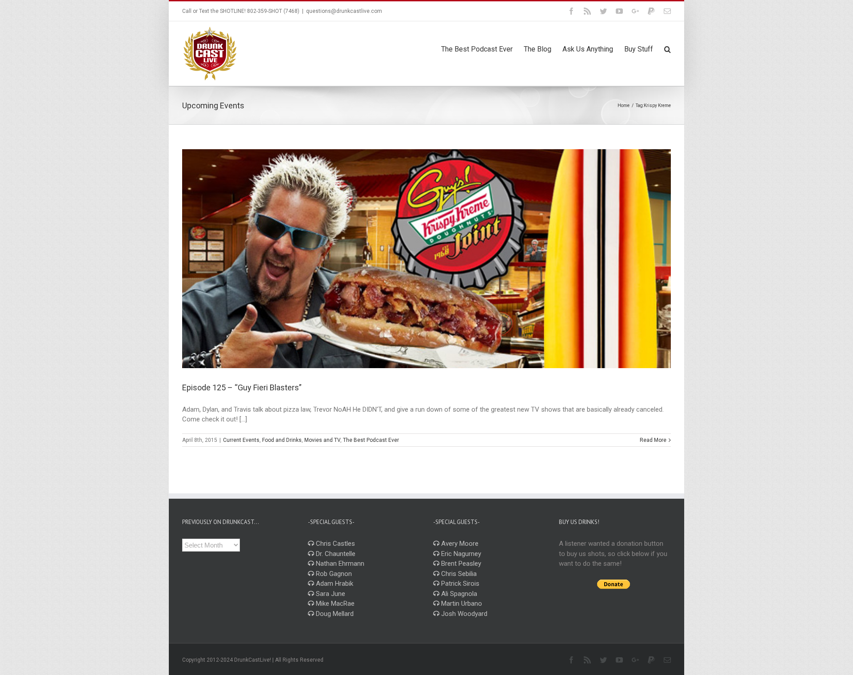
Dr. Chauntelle (334, 554)
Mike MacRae (334, 604)
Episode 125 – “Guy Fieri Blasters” (242, 387)
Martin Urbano (460, 604)
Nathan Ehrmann (339, 564)
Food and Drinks (282, 440)
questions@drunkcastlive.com (344, 11)
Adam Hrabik (333, 584)
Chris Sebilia (458, 574)
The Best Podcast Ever (371, 440)
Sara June (329, 594)
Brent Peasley (460, 564)
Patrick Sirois (459, 584)
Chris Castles (334, 544)
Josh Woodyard (463, 614)
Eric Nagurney (460, 554)
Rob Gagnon (333, 574)
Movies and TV (322, 440)
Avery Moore (458, 544)
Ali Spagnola (458, 594)
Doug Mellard (334, 614)
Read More (653, 440)
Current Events (241, 440)
